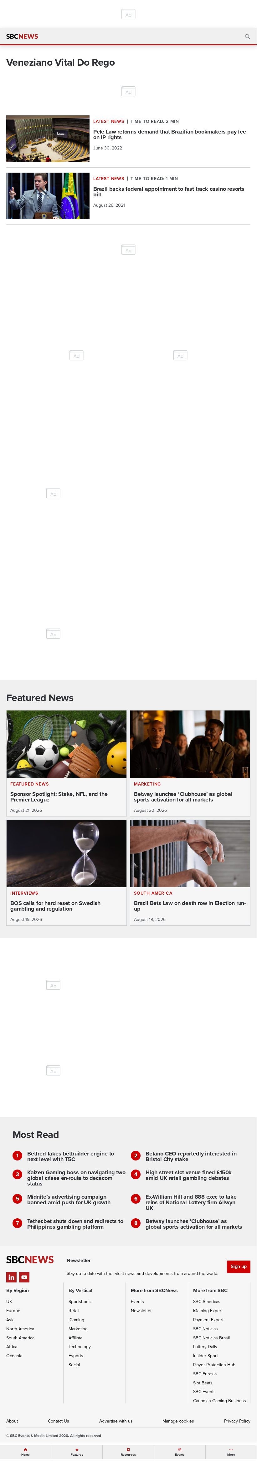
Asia (10, 1320)
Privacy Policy (237, 1421)
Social (74, 1365)
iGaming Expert (208, 1310)
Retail (74, 1310)
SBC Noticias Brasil (211, 1338)
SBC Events (204, 1391)
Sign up (239, 1266)
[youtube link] (24, 1277)
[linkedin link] (11, 1277)
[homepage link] (22, 36)
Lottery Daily (205, 1346)
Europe (13, 1310)
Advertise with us (116, 1421)
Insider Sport (205, 1355)
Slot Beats (203, 1383)
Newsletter (141, 1310)
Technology (80, 1346)
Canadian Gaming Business (219, 1401)
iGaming (76, 1320)
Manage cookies (178, 1421)
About (12, 1421)
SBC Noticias (205, 1329)
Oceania (14, 1355)
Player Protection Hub (214, 1365)
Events (137, 1301)
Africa (11, 1346)
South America (20, 1338)
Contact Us (58, 1421)
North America (20, 1329)
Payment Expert (208, 1320)
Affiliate (76, 1338)
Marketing (78, 1329)
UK (9, 1301)
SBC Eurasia (205, 1374)
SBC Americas (206, 1301)
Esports (76, 1355)
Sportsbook (80, 1301)
